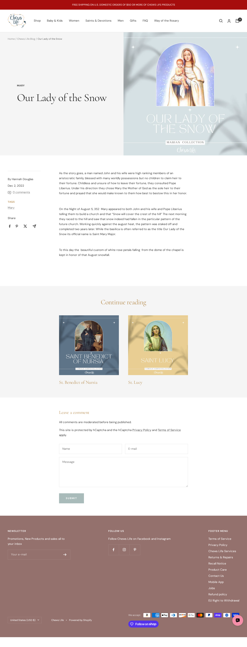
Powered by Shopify (80, 620)
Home (11, 38)
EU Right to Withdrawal (223, 600)
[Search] (221, 21)
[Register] (65, 554)
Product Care (217, 570)
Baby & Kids (55, 21)
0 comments (21, 192)
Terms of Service (169, 430)
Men (121, 21)
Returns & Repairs (220, 557)
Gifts (133, 21)
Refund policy (217, 594)
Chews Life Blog (26, 38)
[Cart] (237, 21)
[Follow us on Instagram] (124, 549)
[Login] (229, 21)
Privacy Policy (141, 430)
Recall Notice (217, 563)
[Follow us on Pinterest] (134, 549)
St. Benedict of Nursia (78, 382)
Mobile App (216, 582)
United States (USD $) (23, 620)
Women (74, 21)
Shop (37, 21)
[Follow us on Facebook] (113, 549)
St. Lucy (135, 382)
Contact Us (216, 576)
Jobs (211, 588)
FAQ (145, 21)
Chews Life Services (222, 551)
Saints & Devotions (98, 21)
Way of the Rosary (166, 21)
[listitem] (10, 226)
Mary (21, 85)
